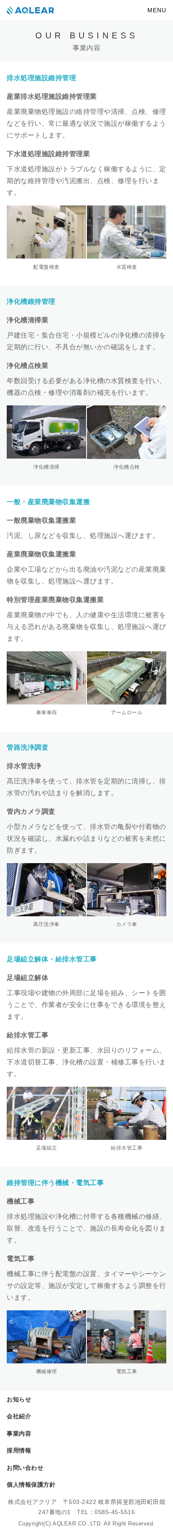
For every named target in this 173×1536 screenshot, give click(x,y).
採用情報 (19, 1450)
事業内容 (19, 1433)
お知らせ (19, 1399)
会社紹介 (19, 1416)
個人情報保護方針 (31, 1484)
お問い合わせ (25, 1467)
